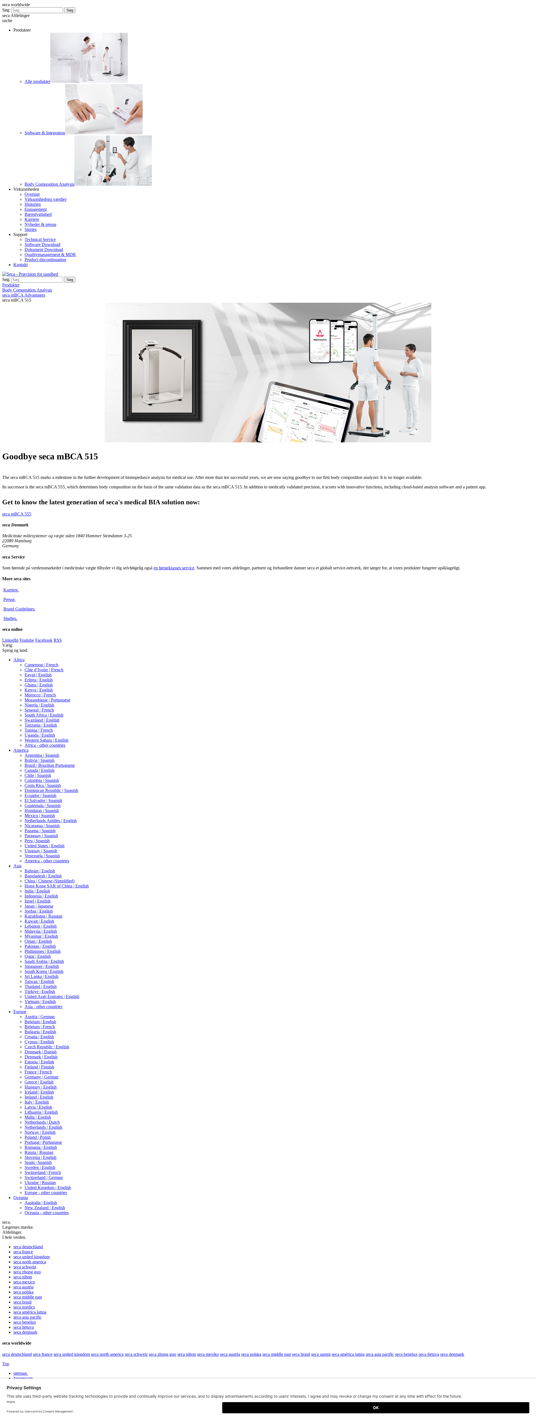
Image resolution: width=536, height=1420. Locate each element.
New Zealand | (45, 1207)
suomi (321, 1354)
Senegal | (39, 710)
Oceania (20, 1197)
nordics (24, 1307)
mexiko (208, 1354)
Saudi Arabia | (44, 961)
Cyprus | (39, 1041)
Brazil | (50, 765)
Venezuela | (42, 855)
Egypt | (38, 674)
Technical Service (40, 239)
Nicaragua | (42, 825)
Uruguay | (41, 850)
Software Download (42, 244)
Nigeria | (39, 705)
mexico (24, 1282)
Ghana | (39, 684)
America (20, 750)
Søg (69, 10)
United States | (44, 845)
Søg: (6, 10)
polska (23, 1292)
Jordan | (39, 911)
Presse (9, 599)
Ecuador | (40, 795)
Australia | (41, 1202)
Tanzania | (41, 725)
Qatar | (38, 956)
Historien (33, 204)
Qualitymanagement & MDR (50, 254)
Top (5, 1363)
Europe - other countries (46, 1192)
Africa (19, 659)
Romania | (41, 1147)
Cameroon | (41, 664)
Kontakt (20, 264)
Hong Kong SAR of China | (57, 886)
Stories (31, 229)
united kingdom (31, 1256)
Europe (19, 1011)
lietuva (23, 1327)
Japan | (39, 906)
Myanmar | (41, 936)
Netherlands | (42, 1122)
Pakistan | (40, 946)
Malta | (38, 1117)
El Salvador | (43, 800)
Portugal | (43, 1142)
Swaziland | (42, 720)
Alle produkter (37, 81)
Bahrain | (40, 870)
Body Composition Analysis (49, 184)
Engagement (36, 209)
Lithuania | (41, 1112)
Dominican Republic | (51, 790)
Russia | (39, 1152)
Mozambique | (47, 700)
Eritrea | (39, 679)
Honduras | (42, 810)
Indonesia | (41, 896)
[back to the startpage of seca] (30, 274)
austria (23, 1287)
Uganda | (40, 735)
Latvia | (38, 1107)
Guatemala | (43, 805)
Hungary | (41, 1087)
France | (38, 1072)
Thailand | (41, 986)
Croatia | (39, 1036)
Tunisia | (39, 730)
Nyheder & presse (40, 224)
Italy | (37, 1102)
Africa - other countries (45, 745)
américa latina (29, 1312)
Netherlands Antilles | (51, 820)
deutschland (28, 1246)
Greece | (39, 1082)
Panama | (40, 830)
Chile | (38, 775)
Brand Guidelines (19, 609)
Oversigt (32, 194)
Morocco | (40, 695)
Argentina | (42, 755)
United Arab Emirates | (52, 996)
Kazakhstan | (43, 916)
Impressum (23, 1378)
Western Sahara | (46, 740)
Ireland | (39, 1097)
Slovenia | (40, 1157)
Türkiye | (40, 991)
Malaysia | (41, 931)
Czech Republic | (47, 1046)
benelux (24, 1322)
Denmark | (41, 1051)
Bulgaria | (40, 1031)
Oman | (38, 941)
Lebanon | (41, 926)
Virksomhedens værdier (45, 199)
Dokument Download (44, 249)
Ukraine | (40, 1182)
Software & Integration (45, 132)
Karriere (32, 219)
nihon (22, 1277)
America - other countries (47, 860)
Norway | (40, 1132)
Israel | (38, 901)
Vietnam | (40, 1001)
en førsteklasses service (174, 567)
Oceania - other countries (47, 1212)
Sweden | (40, 1167)
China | (50, 881)
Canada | (39, 770)
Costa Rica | (43, 785)
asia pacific (27, 1317)
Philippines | (43, 951)
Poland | (38, 1137)
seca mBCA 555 (16, 514)
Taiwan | (39, 981)
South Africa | (44, 715)
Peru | (37, 840)
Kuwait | (39, 921)
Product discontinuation (45, 259)
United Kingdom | (48, 1187)
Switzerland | (43, 1172)
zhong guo (27, 1271)
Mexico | (40, 815)
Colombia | (42, 780)
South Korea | (44, 971)
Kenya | (39, 690)
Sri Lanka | (41, 976)
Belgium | (40, 1021)
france (23, 1251)
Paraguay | (41, 835)
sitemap (20, 1373)
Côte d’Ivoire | (44, 669)
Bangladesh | (43, 876)
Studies (10, 618)
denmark (25, 1332)
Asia (17, 865)
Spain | (38, 1162)
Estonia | (39, 1061)
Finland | (39, 1067)
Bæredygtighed (38, 214)
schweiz (24, 1266)
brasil (22, 1302)
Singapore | (42, 966)
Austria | (40, 1016)
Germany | (41, 1077)
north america (29, 1261)
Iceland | (39, 1092)
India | (37, 891)
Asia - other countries (43, 1006)
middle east (27, 1297)
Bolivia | (39, 760)
